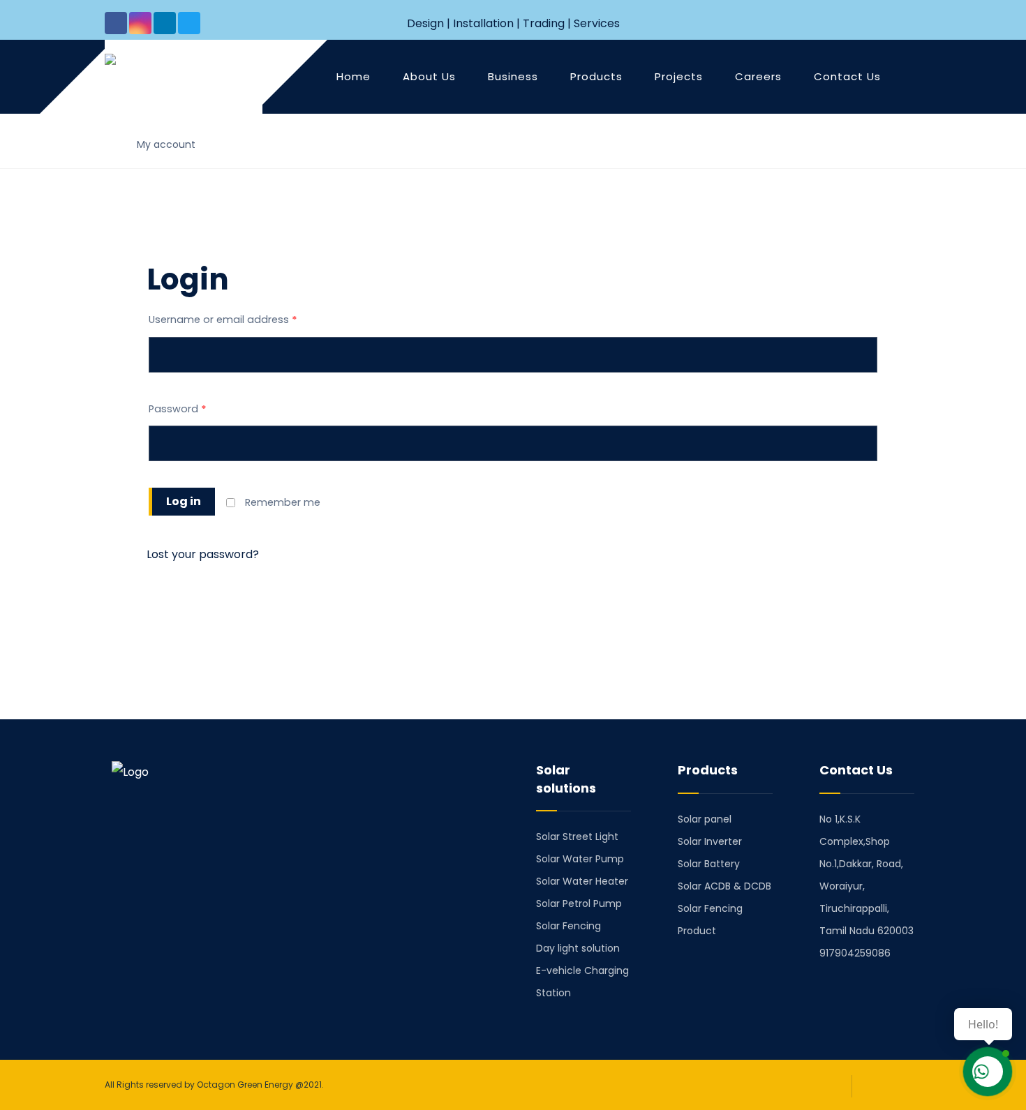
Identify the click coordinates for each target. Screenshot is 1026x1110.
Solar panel (704, 819)
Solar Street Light (577, 836)
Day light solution (578, 948)
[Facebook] (116, 23)
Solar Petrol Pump (579, 903)
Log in (183, 501)
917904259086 (855, 953)
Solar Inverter (710, 841)
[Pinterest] (199, 881)
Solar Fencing (568, 926)
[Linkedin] (160, 881)
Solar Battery (709, 864)
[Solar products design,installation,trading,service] (177, 79)
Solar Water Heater (582, 881)
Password (178, 409)
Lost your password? (203, 554)
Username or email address (223, 320)
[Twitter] (189, 23)
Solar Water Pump (580, 859)
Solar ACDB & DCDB (724, 886)
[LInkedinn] (165, 23)
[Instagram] (140, 23)
